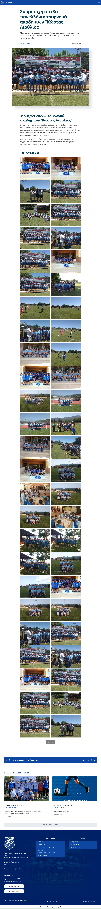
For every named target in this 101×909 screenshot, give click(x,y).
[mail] (53, 901)
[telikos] (26, 777)
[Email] (94, 760)
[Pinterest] (91, 760)
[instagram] (47, 901)
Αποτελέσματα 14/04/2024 (63, 805)
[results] (74, 777)
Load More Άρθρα (50, 825)
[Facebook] (81, 760)
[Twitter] (83, 760)
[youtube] (50, 901)
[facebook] (45, 901)
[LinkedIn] (86, 760)
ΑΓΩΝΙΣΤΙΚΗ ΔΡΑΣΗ (25, 43)
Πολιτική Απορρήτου (16, 869)
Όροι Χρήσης (7, 869)
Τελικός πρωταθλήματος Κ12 (15, 805)
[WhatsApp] (89, 760)
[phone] (56, 901)
